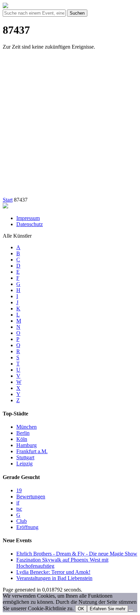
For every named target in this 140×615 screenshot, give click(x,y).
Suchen (77, 13)
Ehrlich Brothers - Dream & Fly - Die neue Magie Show (76, 554)
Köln (21, 439)
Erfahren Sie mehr (107, 608)
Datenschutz (29, 224)
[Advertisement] (70, 125)
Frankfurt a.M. (32, 451)
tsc (19, 509)
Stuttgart (25, 457)
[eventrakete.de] (5, 6)
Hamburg (26, 445)
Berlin (23, 433)
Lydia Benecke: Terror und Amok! (53, 572)
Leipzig (24, 463)
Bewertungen (30, 496)
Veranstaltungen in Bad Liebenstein (54, 578)
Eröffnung (27, 527)
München (26, 427)
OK (81, 608)
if (17, 503)
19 (19, 490)
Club (21, 521)
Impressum (28, 218)
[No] (131, 610)
